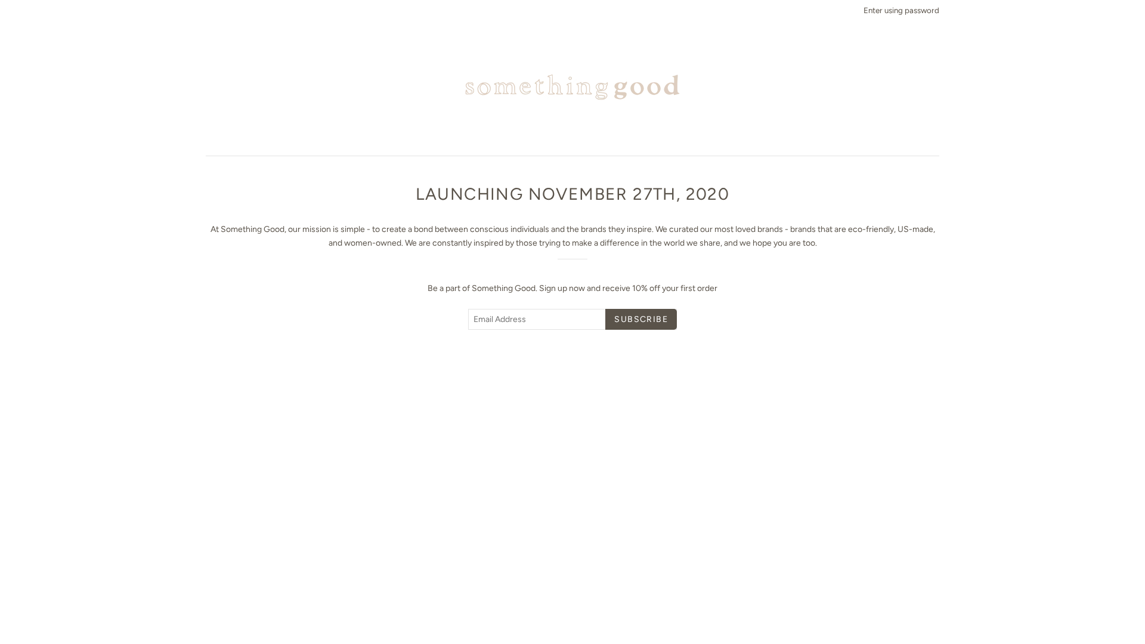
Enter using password (901, 10)
